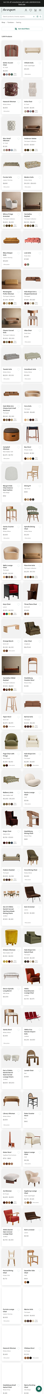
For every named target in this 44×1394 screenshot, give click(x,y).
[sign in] (26, 10)
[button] (30, 10)
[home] (8, 10)
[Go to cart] (35, 10)
